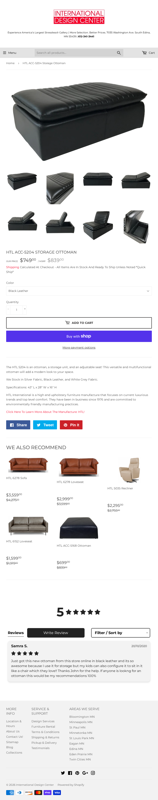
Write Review (55, 633)
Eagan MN (76, 743)
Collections (14, 752)
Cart (151, 53)
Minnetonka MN (80, 733)
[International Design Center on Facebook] (70, 773)
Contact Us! (14, 737)
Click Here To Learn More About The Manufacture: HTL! (45, 412)
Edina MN (76, 749)
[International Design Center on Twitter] (63, 773)
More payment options (79, 347)
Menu (12, 53)
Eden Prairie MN (80, 754)
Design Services (43, 721)
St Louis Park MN (81, 738)
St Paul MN (77, 727)
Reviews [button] (16, 633)
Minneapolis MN (80, 722)
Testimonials (40, 748)
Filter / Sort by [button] (108, 633)
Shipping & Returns (45, 737)
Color (10, 283)
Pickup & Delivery (44, 743)
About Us (13, 731)
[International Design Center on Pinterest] (77, 773)
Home (10, 63)
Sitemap (12, 742)
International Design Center (35, 784)
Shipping (12, 267)
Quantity (12, 302)
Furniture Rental (43, 726)
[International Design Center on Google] (85, 773)
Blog (9, 747)
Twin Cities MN (80, 759)
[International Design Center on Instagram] (93, 773)
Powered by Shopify (71, 784)
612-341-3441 (86, 36)
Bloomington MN (82, 717)
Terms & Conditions (45, 732)
